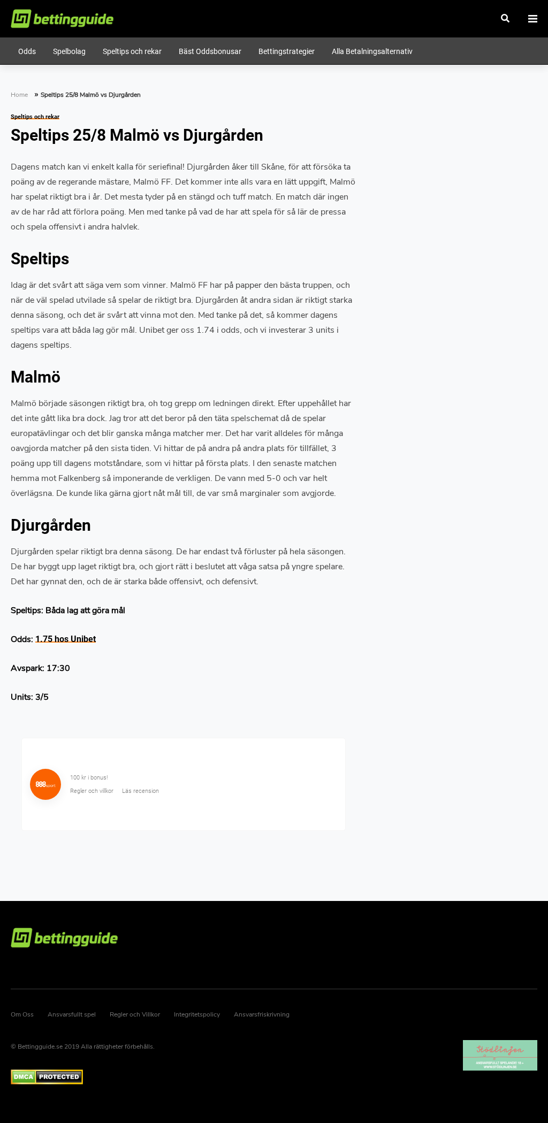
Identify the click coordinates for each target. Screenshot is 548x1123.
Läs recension (140, 791)
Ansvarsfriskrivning (262, 1014)
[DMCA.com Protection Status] (183, 1076)
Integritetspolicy (197, 1014)
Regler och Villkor (135, 1014)
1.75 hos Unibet (65, 639)
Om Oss (22, 1014)
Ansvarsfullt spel (72, 1014)
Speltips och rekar (35, 116)
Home (19, 94)
